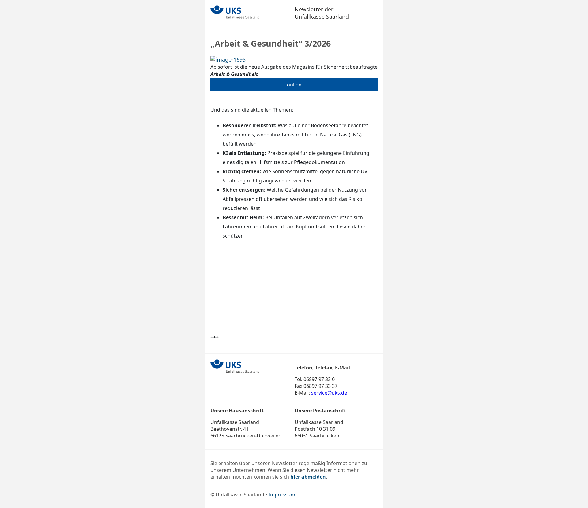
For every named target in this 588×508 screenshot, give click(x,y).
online (294, 84)
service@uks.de (329, 392)
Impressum (282, 494)
